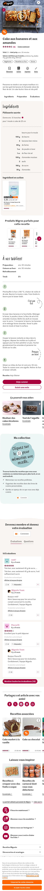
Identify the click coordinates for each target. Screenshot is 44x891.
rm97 (13, 559)
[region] (22, 874)
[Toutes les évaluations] (7, 47)
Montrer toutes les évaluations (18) (20, 681)
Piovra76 (15, 625)
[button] (7, 561)
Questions (28, 541)
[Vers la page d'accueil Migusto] (8, 2)
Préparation (22, 96)
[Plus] (38, 584)
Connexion (24, 497)
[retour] (4, 10)
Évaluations (35, 96)
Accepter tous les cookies (22, 888)
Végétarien (8, 61)
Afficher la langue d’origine (13, 580)
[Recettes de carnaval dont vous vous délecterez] (31, 779)
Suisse (33, 61)
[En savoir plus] (11, 420)
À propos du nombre (22, 117)
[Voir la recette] (11, 735)
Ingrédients (9, 96)
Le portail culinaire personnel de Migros (17, 802)
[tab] (22, 847)
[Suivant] (39, 238)
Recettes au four (21, 61)
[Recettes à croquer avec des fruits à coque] (11, 779)
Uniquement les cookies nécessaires (22, 882)
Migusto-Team (17, 590)
